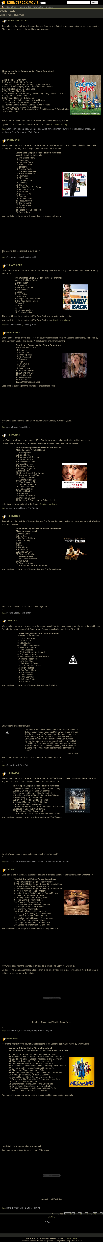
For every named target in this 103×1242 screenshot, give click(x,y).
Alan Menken (12, 1031)
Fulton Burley (23, 129)
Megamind (12, 1038)
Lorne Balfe (24, 1208)
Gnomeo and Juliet (17, 21)
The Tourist (13, 435)
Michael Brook (12, 613)
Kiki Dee (73, 129)
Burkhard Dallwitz (14, 325)
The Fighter (13, 516)
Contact (49, 7)
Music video (25, 7)
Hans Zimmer (12, 1208)
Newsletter (38, 7)
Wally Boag (34, 132)
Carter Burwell (12, 765)
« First (68, 1214)
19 (86, 1214)
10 (80, 1214)
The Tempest (13, 773)
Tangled (11, 869)
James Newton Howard (58, 129)
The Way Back (14, 265)
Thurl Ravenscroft (20, 132)
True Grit (11, 621)
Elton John (11, 129)
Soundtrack (11, 7)
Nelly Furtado (84, 129)
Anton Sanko (12, 427)
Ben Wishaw (12, 862)
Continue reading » (59, 124)
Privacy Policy (71, 1238)
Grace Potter (24, 1031)
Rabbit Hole (13, 332)
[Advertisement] (51, 50)
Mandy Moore (37, 1031)
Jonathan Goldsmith (27, 257)
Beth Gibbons (25, 862)
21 (95, 1214)
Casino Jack (13, 140)
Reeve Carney (54, 862)
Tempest (65, 862)
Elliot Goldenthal (39, 862)
